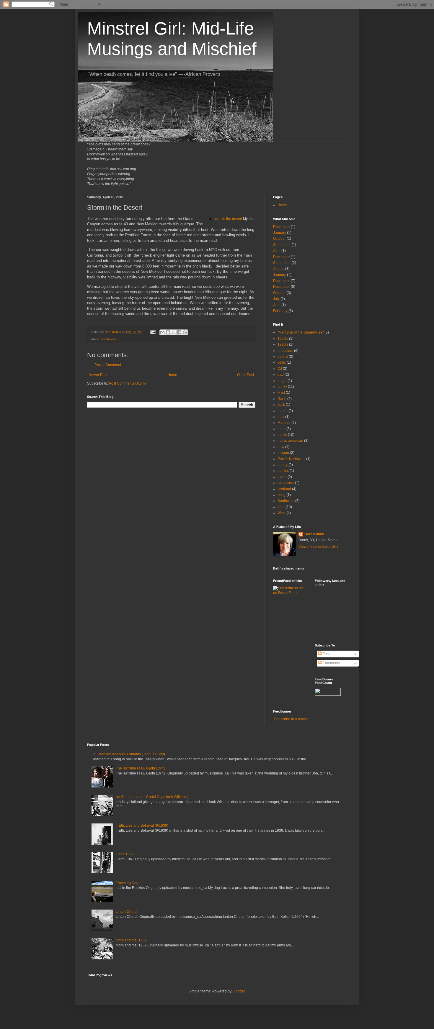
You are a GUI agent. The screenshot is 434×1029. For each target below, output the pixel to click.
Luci (281, 417)
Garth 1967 (125, 854)
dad (281, 374)
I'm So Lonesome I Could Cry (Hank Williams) (152, 797)
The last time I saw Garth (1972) (141, 768)
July (276, 299)
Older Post (245, 375)
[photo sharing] (210, 218)
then (281, 507)
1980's (283, 344)
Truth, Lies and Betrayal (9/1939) (142, 825)
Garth (282, 399)
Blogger (238, 991)
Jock (281, 405)
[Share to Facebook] (179, 332)
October (279, 239)
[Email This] (162, 332)
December (281, 227)
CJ (280, 369)
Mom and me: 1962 (131, 940)
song (281, 495)
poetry (283, 465)
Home (172, 375)
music (282, 435)
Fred (281, 392)
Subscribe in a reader (291, 719)
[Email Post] (152, 332)
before (283, 357)
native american (290, 441)
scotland (284, 489)
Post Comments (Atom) (127, 383)
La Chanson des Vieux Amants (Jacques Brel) (128, 754)
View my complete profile (318, 546)
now (281, 447)
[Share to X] (174, 332)
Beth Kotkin (314, 534)
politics (283, 471)
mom (281, 429)
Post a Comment (107, 365)
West (281, 513)
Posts (326, 654)
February (280, 311)
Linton (283, 411)
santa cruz (286, 483)
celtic (282, 362)
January (279, 233)
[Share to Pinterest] (185, 332)
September (282, 245)
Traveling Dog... (128, 883)
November (281, 287)
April (276, 251)
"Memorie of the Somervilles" (301, 332)
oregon (283, 453)
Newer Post (98, 375)
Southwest (108, 339)
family (282, 387)
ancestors (285, 351)
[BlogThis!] (168, 332)
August (278, 269)
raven (282, 477)
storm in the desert (227, 219)
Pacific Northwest (291, 459)
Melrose (284, 423)
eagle (282, 381)
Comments (331, 663)
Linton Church (127, 912)
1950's (283, 339)
